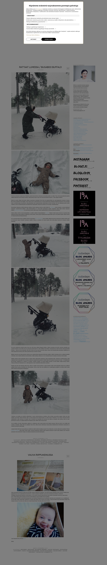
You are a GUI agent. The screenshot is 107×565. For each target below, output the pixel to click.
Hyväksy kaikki (49, 39)
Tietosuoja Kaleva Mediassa (32, 35)
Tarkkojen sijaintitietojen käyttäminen (35, 27)
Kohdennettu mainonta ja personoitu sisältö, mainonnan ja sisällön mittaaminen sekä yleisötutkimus (50, 20)
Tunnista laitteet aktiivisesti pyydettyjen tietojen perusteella (40, 28)
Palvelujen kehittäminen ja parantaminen (35, 21)
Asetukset (33, 39)
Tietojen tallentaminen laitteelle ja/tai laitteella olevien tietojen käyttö (42, 18)
